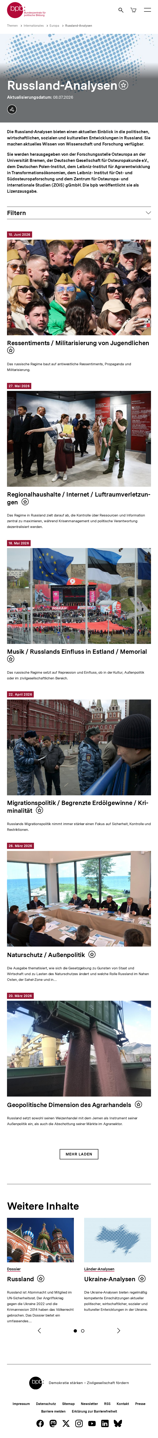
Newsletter (89, 1404)
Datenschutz (46, 1404)
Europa (54, 25)
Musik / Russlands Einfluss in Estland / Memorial (77, 651)
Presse (140, 1404)
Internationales (34, 25)
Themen (12, 25)
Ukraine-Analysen (109, 1279)
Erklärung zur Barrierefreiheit (94, 1411)
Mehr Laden (79, 1154)
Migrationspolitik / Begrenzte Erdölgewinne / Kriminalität (77, 806)
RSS (107, 1404)
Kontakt (123, 1404)
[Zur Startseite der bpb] (26, 17)
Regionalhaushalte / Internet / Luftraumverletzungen (78, 498)
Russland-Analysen (78, 25)
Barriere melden (53, 1411)
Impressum (21, 1404)
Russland (20, 1279)
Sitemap (68, 1404)
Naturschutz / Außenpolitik (46, 954)
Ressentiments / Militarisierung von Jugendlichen (78, 343)
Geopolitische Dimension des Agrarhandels (70, 1104)
